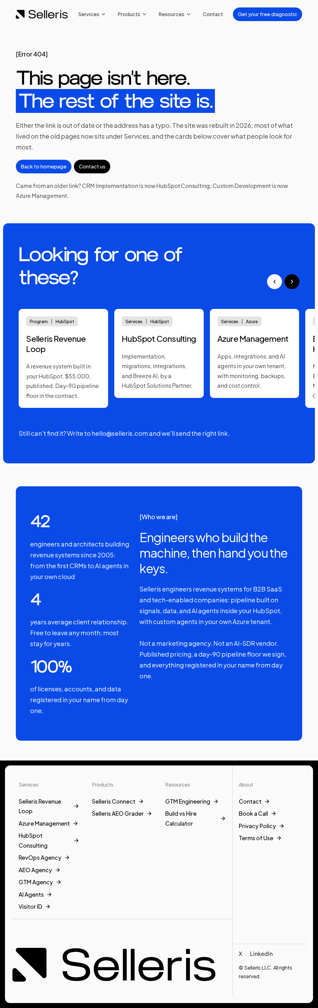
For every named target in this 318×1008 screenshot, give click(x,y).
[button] (91, 14)
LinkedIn (261, 953)
